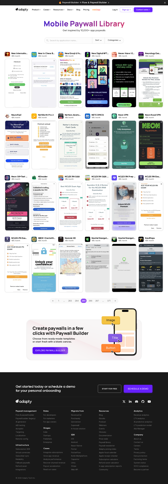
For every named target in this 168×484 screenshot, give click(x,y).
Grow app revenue (51, 456)
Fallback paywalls (23, 463)
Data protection (140, 456)
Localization (21, 435)
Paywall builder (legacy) (26, 418)
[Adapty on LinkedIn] (130, 401)
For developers (49, 415)
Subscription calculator (108, 459)
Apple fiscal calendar (107, 452)
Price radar (103, 439)
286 (90, 301)
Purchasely (75, 418)
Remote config (22, 439)
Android (74, 442)
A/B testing (20, 425)
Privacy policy (139, 452)
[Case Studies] (50, 10)
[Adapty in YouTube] (149, 401)
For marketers (49, 418)
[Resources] (64, 10)
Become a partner (141, 469)
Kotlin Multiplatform (79, 456)
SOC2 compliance (141, 466)
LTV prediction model (143, 425)
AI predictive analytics (143, 422)
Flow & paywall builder (25, 415)
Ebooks (102, 418)
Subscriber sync (22, 456)
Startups (47, 435)
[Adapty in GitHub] (143, 401)
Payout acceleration (51, 466)
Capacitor (75, 459)
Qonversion (76, 422)
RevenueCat (76, 415)
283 (70, 301)
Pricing (86, 9)
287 (97, 301)
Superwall (75, 425)
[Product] (40, 10)
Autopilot (19, 429)
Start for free (109, 389)
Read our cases (49, 469)
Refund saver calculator (109, 463)
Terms (136, 449)
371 (109, 301)
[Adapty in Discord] (136, 401)
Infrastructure (22, 445)
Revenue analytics (141, 415)
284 (77, 301)
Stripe (73, 466)
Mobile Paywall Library (84, 23)
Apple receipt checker (108, 456)
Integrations (21, 469)
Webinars (103, 425)
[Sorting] (100, 40)
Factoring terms (140, 459)
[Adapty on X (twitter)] (124, 401)
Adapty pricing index (107, 449)
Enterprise (47, 442)
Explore (50, 350)
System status (140, 463)
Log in (115, 9)
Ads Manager (139, 429)
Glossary (102, 432)
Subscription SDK (23, 449)
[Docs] (72, 10)
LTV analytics (139, 418)
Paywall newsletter (107, 446)
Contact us (138, 442)
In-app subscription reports (110, 466)
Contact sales (142, 9)
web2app (96, 9)
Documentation (105, 435)
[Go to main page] (22, 9)
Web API (74, 469)
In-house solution (78, 429)
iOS (72, 439)
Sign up (125, 9)
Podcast (102, 422)
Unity (73, 463)
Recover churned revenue (54, 463)
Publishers (47, 439)
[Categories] (120, 40)
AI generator (21, 422)
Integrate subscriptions (53, 452)
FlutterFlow (76, 452)
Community (103, 469)
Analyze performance (52, 459)
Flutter (74, 449)
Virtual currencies (23, 452)
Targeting (20, 432)
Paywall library (105, 442)
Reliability (20, 459)
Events (102, 429)
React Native (76, 446)
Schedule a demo (138, 388)
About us (137, 439)
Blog (78, 9)
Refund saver (21, 466)
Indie (45, 432)
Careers (137, 446)
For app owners (49, 422)
